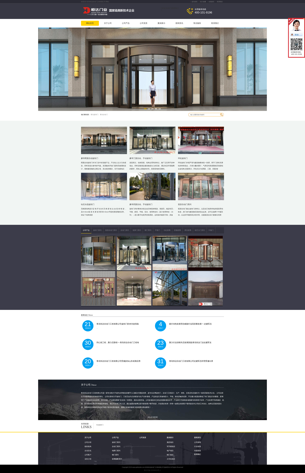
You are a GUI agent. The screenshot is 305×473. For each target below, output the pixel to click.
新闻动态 (84, 315)
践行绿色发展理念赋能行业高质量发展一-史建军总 (190, 324)
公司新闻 (197, 442)
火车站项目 (171, 459)
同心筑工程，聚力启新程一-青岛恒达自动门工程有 (118, 342)
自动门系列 (125, 230)
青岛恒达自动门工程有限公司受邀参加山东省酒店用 (118, 361)
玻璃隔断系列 (117, 459)
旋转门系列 (97, 230)
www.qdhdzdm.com (138, 467)
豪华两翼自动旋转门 (89, 158)
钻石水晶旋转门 (87, 204)
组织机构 (88, 446)
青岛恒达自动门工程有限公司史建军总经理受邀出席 (191, 361)
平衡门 (157, 230)
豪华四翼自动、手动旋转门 (141, 204)
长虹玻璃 (167, 230)
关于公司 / (88, 384)
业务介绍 (88, 459)
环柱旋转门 (183, 158)
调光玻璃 (187, 230)
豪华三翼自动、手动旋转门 (141, 158)
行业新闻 (197, 446)
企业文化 (88, 451)
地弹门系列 (137, 230)
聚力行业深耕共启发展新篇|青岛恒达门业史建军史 (190, 342)
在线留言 (211, 2)
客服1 (297, 35)
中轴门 (211, 230)
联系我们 (220, 2)
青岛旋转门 (94, 114)
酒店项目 (170, 442)
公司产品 (86, 230)
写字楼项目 (171, 446)
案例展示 (170, 437)
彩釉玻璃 (177, 230)
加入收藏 (203, 2)
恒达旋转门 (100, 425)
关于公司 (88, 437)
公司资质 (142, 437)
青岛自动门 (104, 114)
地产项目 (170, 451)
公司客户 (88, 455)
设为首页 (194, 2)
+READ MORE (152, 417)
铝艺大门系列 (200, 230)
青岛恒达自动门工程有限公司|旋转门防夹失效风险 (118, 324)
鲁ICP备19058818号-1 (152, 470)
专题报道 (197, 451)
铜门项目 (170, 455)
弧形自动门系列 (184, 204)
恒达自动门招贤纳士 (170, 8)
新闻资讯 (197, 437)
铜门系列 (148, 230)
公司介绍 (88, 442)
